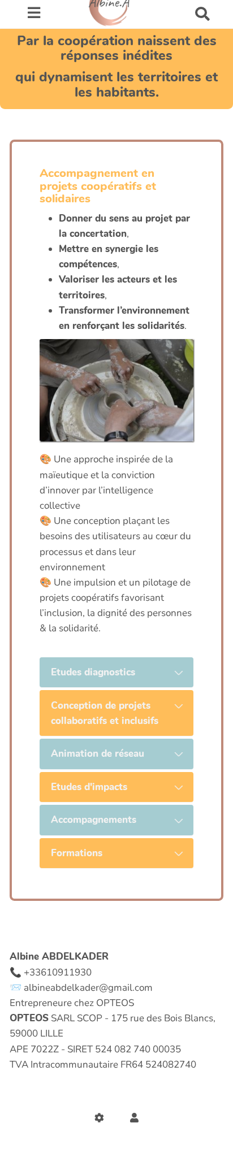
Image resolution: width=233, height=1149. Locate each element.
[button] (134, 1118)
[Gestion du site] (102, 1118)
